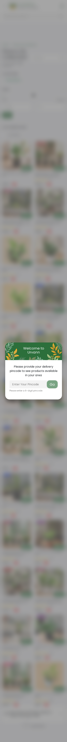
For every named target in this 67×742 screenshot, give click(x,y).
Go (52, 384)
